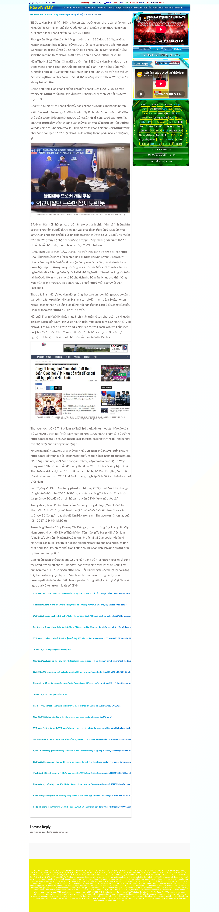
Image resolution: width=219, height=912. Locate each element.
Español (168, 104)
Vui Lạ (165, 130)
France (179, 139)
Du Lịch (177, 49)
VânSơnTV (145, 130)
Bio (173, 113)
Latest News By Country (187, 132)
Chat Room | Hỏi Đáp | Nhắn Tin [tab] (163, 55)
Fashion (177, 108)
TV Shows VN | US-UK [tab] (163, 155)
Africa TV (145, 104)
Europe (177, 104)
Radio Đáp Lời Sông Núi (151, 126)
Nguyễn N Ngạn (146, 135)
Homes (157, 108)
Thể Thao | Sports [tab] (163, 161)
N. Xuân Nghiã (175, 135)
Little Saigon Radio (173, 126)
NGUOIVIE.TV (75, 875)
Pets (168, 113)
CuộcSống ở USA (147, 139)
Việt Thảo (156, 130)
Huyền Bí (144, 143)
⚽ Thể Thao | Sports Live (167, 62)
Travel (145, 113)
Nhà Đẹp (156, 49)
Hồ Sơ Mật (155, 143)
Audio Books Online (134, 125)
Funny (144, 108)
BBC (171, 117)
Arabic (160, 104)
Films (150, 108)
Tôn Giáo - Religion (140, 64)
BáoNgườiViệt (161, 117)
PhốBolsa (172, 122)
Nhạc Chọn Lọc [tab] (163, 149)
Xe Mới (167, 49)
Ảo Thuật (177, 143)
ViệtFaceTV (145, 122)
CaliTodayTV (146, 117)
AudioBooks (161, 135)
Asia (154, 104)
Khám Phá (167, 143)
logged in (46, 832)
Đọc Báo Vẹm (175, 130)
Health (161, 113)
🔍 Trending (185, 63)
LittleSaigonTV (159, 122)
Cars (164, 108)
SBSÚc (178, 117)
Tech (170, 108)
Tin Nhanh (144, 49)
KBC (180, 122)
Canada (160, 139)
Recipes (153, 113)
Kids (178, 113)
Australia (170, 139)
